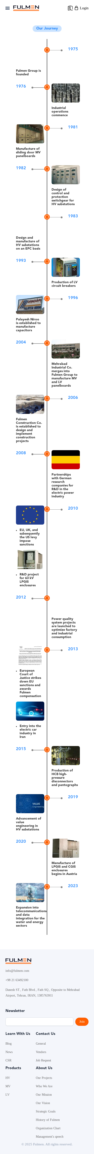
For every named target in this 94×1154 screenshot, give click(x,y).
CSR (8, 1060)
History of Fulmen (48, 1120)
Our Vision (43, 1103)
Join (82, 1021)
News (9, 1052)
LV (7, 1094)
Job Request (43, 1060)
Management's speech (49, 1136)
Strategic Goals (45, 1111)
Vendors (41, 1052)
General (41, 1043)
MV (7, 1086)
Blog (8, 1043)
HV (7, 1078)
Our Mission (44, 1094)
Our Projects (44, 1078)
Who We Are (44, 1086)
